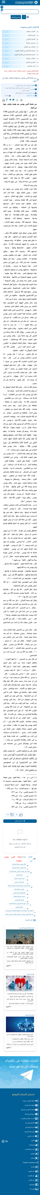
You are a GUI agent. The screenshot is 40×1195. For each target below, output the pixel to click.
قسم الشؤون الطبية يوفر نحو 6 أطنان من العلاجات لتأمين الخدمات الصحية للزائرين (20, 953)
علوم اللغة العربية (30, 1132)
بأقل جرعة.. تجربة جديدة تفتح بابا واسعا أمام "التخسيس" (20, 1000)
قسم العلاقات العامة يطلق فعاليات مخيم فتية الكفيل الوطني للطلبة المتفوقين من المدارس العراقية (20, 948)
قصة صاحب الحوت (19, 878)
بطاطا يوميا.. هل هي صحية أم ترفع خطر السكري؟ (20, 994)
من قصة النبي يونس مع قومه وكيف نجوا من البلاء (19, 914)
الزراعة (33, 1167)
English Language (29, 1163)
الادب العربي (31, 1136)
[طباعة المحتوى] (3, 100)
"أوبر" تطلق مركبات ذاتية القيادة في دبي (22, 1041)
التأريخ (33, 1141)
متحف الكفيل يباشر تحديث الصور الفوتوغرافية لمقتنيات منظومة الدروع (20, 957)
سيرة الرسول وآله (30, 1114)
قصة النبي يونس (19, 882)
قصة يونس (19, 875)
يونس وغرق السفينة (19, 896)
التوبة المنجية (19, 907)
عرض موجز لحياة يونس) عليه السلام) (19, 903)
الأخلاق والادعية (30, 1123)
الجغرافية (32, 1145)
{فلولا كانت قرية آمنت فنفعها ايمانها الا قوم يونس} (19, 911)
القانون (33, 1154)
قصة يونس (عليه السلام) (19, 868)
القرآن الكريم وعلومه (29, 27)
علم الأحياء (32, 1180)
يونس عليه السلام (19, 889)
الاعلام (33, 1158)
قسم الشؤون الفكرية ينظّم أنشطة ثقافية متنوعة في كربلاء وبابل (20, 961)
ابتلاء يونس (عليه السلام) (19, 864)
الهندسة (32, 1189)
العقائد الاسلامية (30, 1105)
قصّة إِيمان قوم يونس (19, 893)
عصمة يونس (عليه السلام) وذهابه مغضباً (19, 886)
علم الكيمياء (31, 1176)
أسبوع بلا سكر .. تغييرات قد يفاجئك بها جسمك (21, 1003)
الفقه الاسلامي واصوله (28, 1110)
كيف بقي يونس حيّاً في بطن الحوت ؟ (19, 871)
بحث (24, 17)
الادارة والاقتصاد (30, 1149)
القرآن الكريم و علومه (29, 1101)
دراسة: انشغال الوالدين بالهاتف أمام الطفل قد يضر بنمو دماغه (20, 1035)
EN (2, 7)
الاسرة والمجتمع (30, 1127)
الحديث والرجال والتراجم (28, 1118)
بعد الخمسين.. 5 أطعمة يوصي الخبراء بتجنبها (21, 996)
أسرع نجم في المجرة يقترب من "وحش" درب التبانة (20, 1044)
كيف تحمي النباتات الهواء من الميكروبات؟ (22, 1039)
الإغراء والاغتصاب (19, 900)
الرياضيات (32, 1185)
